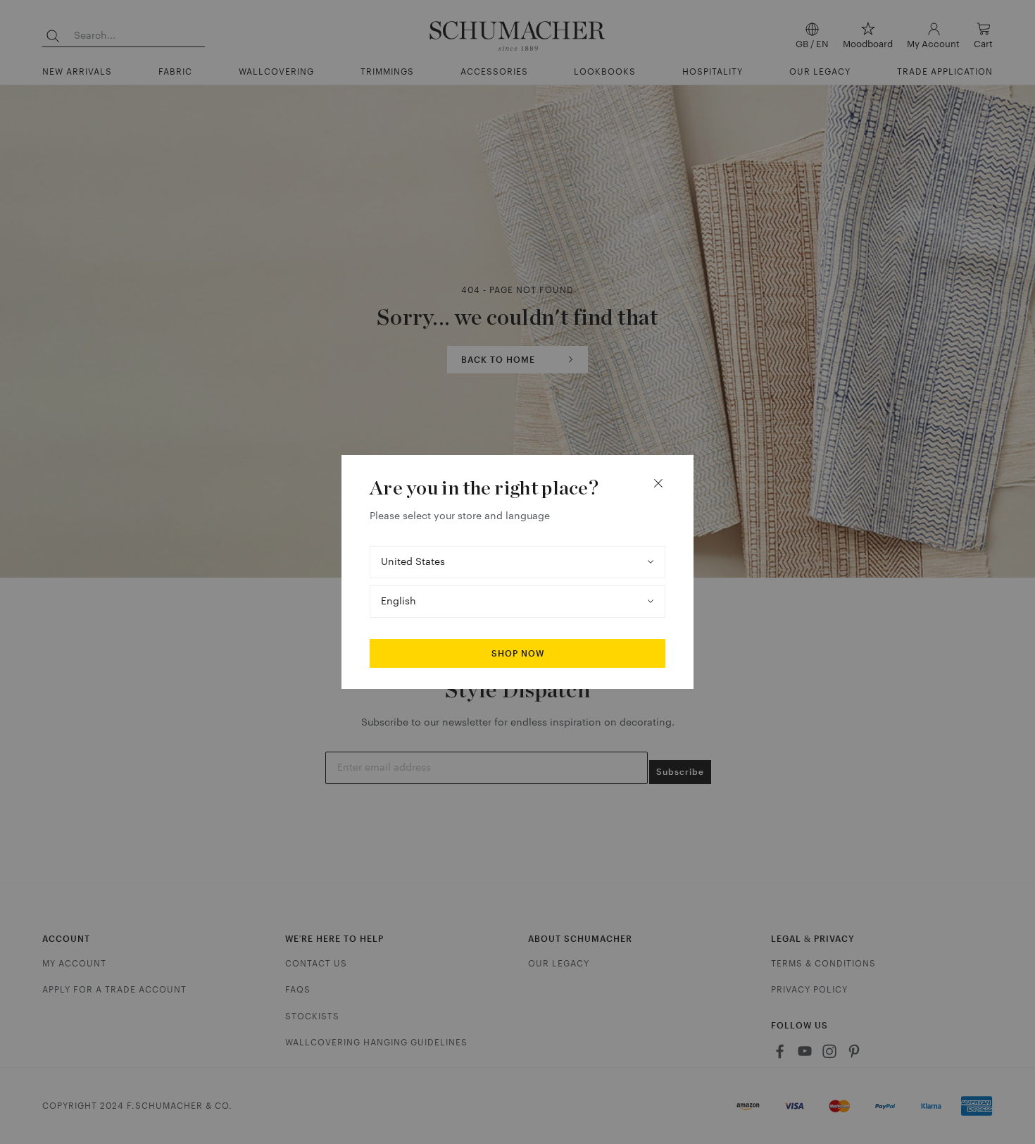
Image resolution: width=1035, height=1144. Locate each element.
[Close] (658, 483)
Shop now (517, 653)
